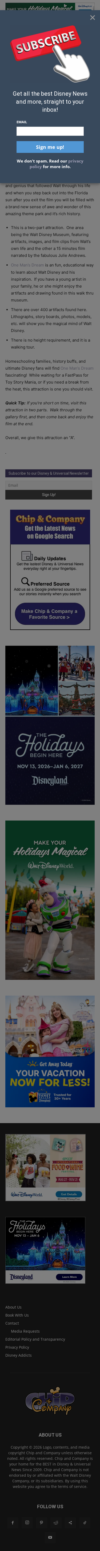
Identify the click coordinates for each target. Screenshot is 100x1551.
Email (22, 121)
